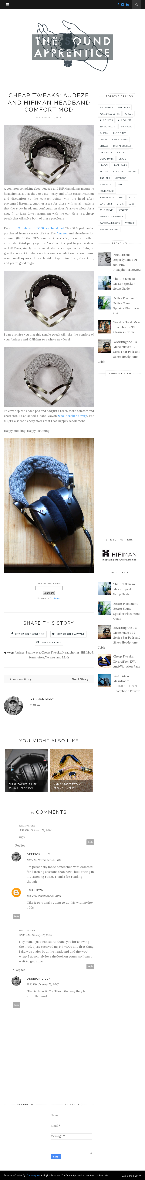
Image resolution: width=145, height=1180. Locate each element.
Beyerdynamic (107, 126)
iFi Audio (118, 171)
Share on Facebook (30, 634)
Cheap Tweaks (51, 652)
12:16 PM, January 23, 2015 (42, 984)
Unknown (35, 890)
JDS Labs (132, 171)
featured (122, 152)
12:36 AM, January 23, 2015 (35, 935)
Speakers (123, 210)
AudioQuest (124, 120)
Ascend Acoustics (110, 113)
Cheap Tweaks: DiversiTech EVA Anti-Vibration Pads (126, 661)
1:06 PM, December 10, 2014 (44, 895)
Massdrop (120, 178)
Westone (129, 223)
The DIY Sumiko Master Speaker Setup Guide (124, 284)
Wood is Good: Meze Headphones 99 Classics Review (127, 327)
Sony (131, 203)
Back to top (130, 1175)
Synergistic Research (111, 216)
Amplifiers (124, 107)
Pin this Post (52, 642)
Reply (90, 842)
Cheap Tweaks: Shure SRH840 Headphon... (23, 786)
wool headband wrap (72, 416)
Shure (120, 203)
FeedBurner (55, 598)
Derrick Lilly (42, 698)
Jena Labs (105, 178)
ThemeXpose (33, 1175)
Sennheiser (36, 657)
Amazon (62, 233)
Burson (104, 133)
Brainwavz (33, 652)
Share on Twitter (71, 634)
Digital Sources (122, 145)
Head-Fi (104, 165)
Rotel (132, 197)
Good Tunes (106, 158)
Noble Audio (107, 190)
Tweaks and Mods (57, 657)
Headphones (70, 652)
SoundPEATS (106, 210)
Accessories (106, 107)
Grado (122, 158)
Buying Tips (119, 133)
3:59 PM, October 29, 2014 (35, 830)
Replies (20, 845)
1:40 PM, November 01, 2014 (44, 860)
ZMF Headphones (109, 229)
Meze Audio (106, 184)
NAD (119, 184)
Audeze (20, 652)
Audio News (106, 120)
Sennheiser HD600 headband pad (41, 228)
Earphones (106, 152)
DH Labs (104, 145)
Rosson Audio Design (111, 197)
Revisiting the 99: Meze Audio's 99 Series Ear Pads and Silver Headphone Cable (119, 352)
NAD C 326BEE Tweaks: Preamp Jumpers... (68, 786)
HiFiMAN (87, 652)
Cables (103, 139)
